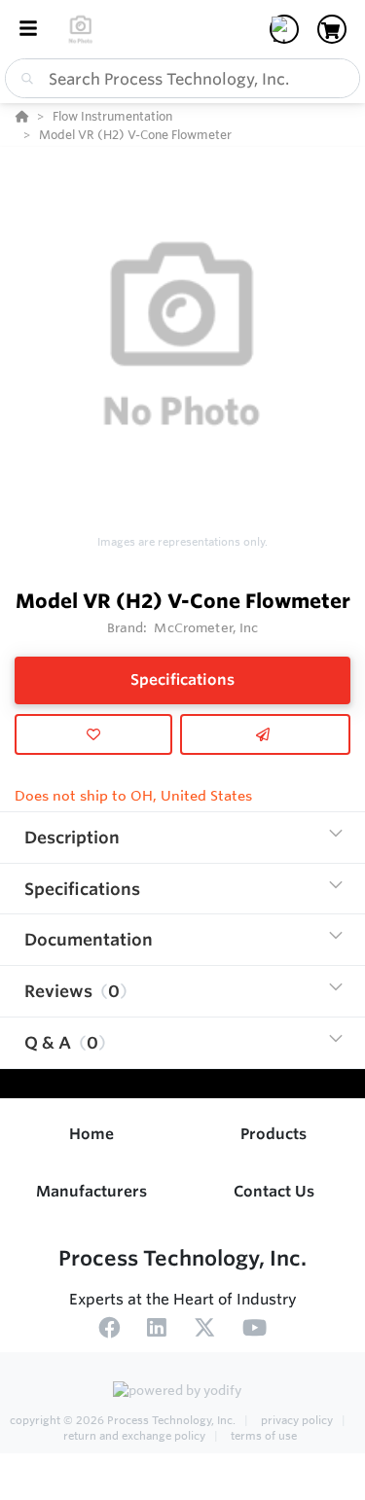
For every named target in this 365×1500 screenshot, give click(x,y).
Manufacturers (91, 1191)
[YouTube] (254, 1330)
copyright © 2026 (123, 1420)
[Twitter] (204, 1330)
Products (273, 1134)
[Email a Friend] (265, 734)
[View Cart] (332, 29)
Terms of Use (262, 1436)
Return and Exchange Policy (135, 1436)
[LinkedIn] (156, 1330)
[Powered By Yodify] (182, 1392)
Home (91, 1134)
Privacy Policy (297, 1420)
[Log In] (284, 29)
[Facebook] (109, 1330)
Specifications (182, 679)
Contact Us (274, 1191)
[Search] (23, 78)
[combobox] (182, 78)
